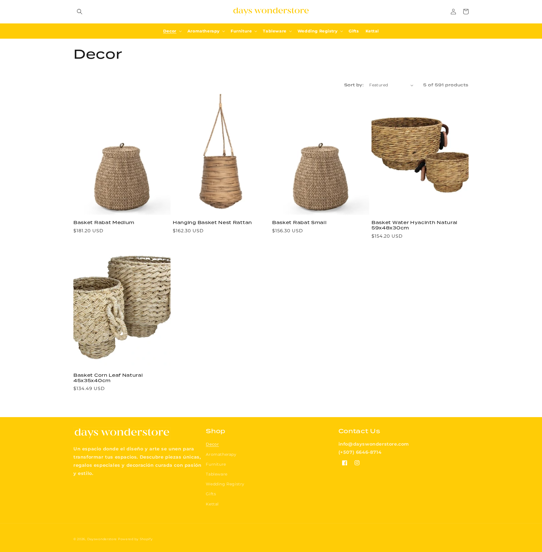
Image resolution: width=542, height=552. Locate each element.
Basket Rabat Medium (103, 222)
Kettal (212, 504)
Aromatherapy (221, 454)
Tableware (216, 474)
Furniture (216, 464)
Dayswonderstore (102, 539)
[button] (79, 11)
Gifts (211, 493)
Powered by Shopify (135, 539)
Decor (212, 444)
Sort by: (354, 85)
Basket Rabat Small (299, 222)
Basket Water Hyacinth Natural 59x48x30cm (414, 225)
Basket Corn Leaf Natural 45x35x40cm (108, 378)
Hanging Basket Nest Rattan (212, 222)
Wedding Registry (225, 484)
